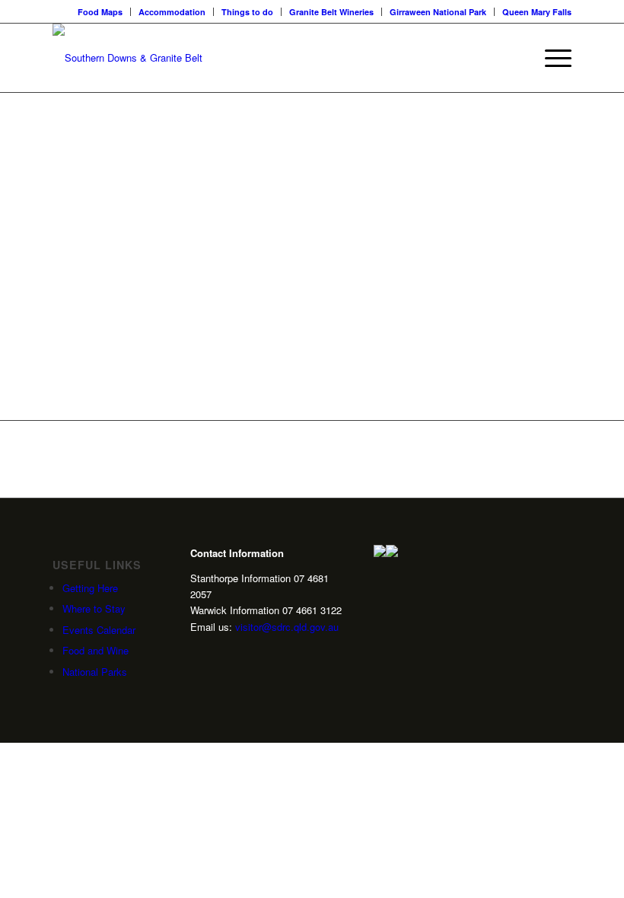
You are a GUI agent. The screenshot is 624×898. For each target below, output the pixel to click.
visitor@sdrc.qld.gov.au (287, 626)
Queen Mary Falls (536, 12)
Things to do (247, 12)
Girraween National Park (438, 12)
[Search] (515, 58)
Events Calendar (98, 630)
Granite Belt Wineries (331, 12)
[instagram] (196, 653)
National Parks (94, 671)
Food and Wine (95, 650)
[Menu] (550, 58)
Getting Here (90, 588)
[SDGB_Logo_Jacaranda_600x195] (127, 58)
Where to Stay (94, 608)
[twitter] (220, 653)
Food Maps (100, 12)
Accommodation (171, 12)
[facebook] (243, 653)
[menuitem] (100, 12)
